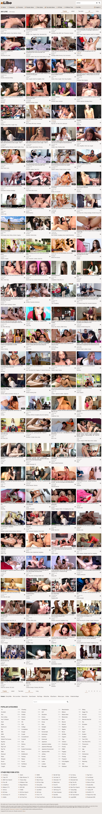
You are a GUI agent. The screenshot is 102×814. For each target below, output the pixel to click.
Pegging (64, 751)
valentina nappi (75, 696)
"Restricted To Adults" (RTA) (16, 809)
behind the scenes (55, 257)
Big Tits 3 (89, 775)
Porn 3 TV (39, 794)
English (96, 7)
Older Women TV (24, 777)
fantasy (65, 169)
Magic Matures (24, 785)
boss (52, 438)
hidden (53, 79)
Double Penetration (26, 749)
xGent (21, 775)
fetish (61, 508)
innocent (28, 56)
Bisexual (3, 754)
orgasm (53, 169)
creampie (79, 80)
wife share (98, 665)
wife (4, 326)
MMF (60, 33)
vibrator (19, 33)
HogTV (27, 77)
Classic (23, 719)
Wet (83, 764)
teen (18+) (36, 56)
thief (43, 79)
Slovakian (84, 724)
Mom (63, 719)
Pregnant (64, 759)
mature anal (90, 440)
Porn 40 (5, 782)
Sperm (84, 729)
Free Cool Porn (41, 797)
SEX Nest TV (23, 794)
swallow (28, 508)
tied (64, 55)
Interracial (44, 739)
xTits (52, 392)
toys (12, 33)
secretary (8, 190)
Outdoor (64, 741)
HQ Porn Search (24, 792)
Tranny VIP (90, 789)
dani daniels (33, 696)
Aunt (2, 722)
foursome (32, 302)
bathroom (79, 416)
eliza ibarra (53, 696)
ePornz (5, 789)
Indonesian (44, 734)
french (35, 190)
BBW (2, 734)
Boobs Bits (90, 785)
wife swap (7, 326)
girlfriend (33, 414)
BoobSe (2, 303)
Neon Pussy (40, 780)
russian (42, 279)
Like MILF (39, 789)
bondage (53, 55)
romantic (31, 258)
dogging (19, 235)
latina (52, 553)
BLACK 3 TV (90, 792)
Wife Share (85, 766)
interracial (7, 77)
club (5, 214)
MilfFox (2, 618)
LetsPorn (79, 54)
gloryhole (79, 124)
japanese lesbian (59, 393)
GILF (43, 712)
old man (46, 279)
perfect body (33, 235)
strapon (82, 440)
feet (2, 596)
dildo (2, 33)
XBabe (52, 574)
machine (15, 33)
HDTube (78, 506)
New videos (39, 7)
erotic (27, 258)
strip (35, 392)
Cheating (23, 709)
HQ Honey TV (6, 794)
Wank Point (57, 782)
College (23, 727)
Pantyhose (64, 744)
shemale (3, 102)
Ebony (23, 751)
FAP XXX (22, 787)
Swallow (84, 736)
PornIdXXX (28, 101)
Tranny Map (74, 789)
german (7, 687)
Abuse (24, 811)
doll (1, 438)
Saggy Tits (85, 712)
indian (67, 696)
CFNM (62, 326)
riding (11, 77)
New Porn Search (75, 787)
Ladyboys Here (91, 787)
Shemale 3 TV (57, 780)
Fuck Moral (90, 777)
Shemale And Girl (86, 719)
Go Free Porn (23, 797)
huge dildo (28, 190)
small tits (93, 34)
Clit (22, 722)
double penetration (70, 235)
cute (88, 145)
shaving (32, 392)
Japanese (44, 741)
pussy (22, 147)
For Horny (73, 775)
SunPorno (79, 325)
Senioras (53, 167)
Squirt (83, 732)
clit (10, 687)
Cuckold (23, 739)
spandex (88, 34)
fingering (53, 598)
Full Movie (24, 764)
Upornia (2, 166)
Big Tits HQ (73, 782)
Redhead (64, 766)
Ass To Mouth (5, 719)
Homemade (45, 732)
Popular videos (29, 7)
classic (57, 169)
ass (2, 326)
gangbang (60, 235)
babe (63, 147)
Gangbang (44, 709)
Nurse (63, 732)
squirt (49, 56)
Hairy (43, 724)
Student (84, 734)
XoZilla (2, 31)
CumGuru (5, 775)
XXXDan (53, 145)
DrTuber (2, 278)
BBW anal (19, 531)
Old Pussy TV (57, 789)
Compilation (24, 729)
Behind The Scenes (6, 739)
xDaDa (4, 797)
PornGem (79, 391)
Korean (43, 756)
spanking (28, 102)
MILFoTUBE (74, 792)
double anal (35, 552)
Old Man (64, 734)
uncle (8, 168)
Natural (64, 724)
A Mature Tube (68, 7)
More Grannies (57, 797)
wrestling (3, 508)
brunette (3, 77)
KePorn (2, 325)
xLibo (6, 2)
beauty (53, 191)
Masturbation (65, 709)
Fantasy (23, 756)
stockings (53, 33)
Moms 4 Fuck (90, 782)
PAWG (63, 749)
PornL (52, 414)
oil (77, 168)
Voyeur (84, 759)
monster (31, 485)
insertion (9, 33)
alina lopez (61, 696)
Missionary (65, 717)
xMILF (78, 301)
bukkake (53, 620)
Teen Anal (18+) (86, 741)
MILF (27, 575)
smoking (28, 437)
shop (66, 79)
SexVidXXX (53, 211)
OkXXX (2, 76)
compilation (54, 279)
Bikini (2, 751)
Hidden (43, 729)
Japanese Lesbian (46, 744)
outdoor (14, 235)
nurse (57, 101)
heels (5, 304)
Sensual (84, 714)
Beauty (3, 736)
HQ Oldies (39, 777)
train (31, 34)
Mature (64, 712)
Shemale (84, 717)
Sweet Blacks (57, 787)
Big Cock (3, 746)
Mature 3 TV (6, 787)
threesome (66, 33)
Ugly (83, 749)
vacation (28, 235)
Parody (64, 746)
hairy (57, 33)
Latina (43, 761)
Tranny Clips (23, 780)
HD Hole (59, 7)
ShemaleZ (3, 101)
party (38, 34)
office (2, 279)
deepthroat (53, 416)
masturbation (35, 147)
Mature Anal (65, 714)
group (67, 620)
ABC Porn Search (7, 780)
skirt (57, 598)
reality (18, 147)
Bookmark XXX (91, 797)
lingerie (78, 440)
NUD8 (38, 775)
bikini (78, 461)
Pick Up (64, 754)
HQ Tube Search (75, 794)
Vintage (84, 756)
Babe (2, 724)
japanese (66, 393)
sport (9, 596)
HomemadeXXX (54, 347)
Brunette (3, 764)
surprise (86, 80)
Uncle (83, 751)
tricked (61, 169)
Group (43, 722)
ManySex (53, 99)
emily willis (9, 696)
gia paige (40, 696)
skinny (78, 55)
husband (79, 326)
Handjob (44, 727)
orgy (72, 508)
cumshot (3, 620)
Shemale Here (74, 780)
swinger (28, 34)
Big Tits (3, 749)
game (6, 665)
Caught (3, 766)
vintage (87, 620)
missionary (47, 370)
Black (2, 756)
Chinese (23, 712)
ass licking (28, 123)
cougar (89, 349)
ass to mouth (54, 235)
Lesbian (44, 764)
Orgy (63, 739)
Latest (72, 11)
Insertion (44, 736)
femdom (53, 101)
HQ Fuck (39, 792)
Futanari (23, 766)
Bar (2, 729)
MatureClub (79, 347)
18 (46, 56)
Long (97, 11)
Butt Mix (78, 7)
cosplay (69, 169)
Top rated (80, 11)
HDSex (78, 32)
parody (65, 326)
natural (2, 304)
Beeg (2, 233)
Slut (83, 727)
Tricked (84, 746)
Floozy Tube (90, 780)
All (89, 11)
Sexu (52, 77)
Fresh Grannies (58, 792)
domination (68, 55)
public (2, 575)
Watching (84, 761)
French (23, 761)
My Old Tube (57, 775)
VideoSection (54, 233)
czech (89, 665)
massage (32, 464)
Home (3, 7)
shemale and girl (55, 486)
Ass (2, 714)
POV (27, 663)
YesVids (2, 574)
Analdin (53, 54)
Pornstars (19, 7)
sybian (2, 553)
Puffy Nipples (65, 761)
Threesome (85, 744)
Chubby (23, 714)
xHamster (28, 55)
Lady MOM (73, 797)
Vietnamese (85, 754)
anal (63, 33)
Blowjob (3, 759)
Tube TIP (5, 777)
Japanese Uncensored (47, 749)
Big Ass (3, 741)
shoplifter (97, 34)
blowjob (78, 507)
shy (55, 326)
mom (32, 575)
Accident (3, 712)
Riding (83, 709)
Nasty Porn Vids (91, 794)
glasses (35, 485)
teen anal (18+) (43, 34)
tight (2, 463)
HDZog (2, 507)
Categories (11, 7)
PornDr (27, 189)
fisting (85, 212)
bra (6, 596)
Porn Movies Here (41, 787)
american (37, 302)
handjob (71, 33)
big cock (53, 123)
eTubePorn (6, 785)
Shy (83, 722)
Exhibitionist (24, 754)
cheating (60, 147)
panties (78, 101)
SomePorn (3, 145)
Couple (23, 734)
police (78, 34)
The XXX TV (74, 785)
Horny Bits (39, 785)
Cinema (23, 717)
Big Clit (3, 744)
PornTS (56, 785)
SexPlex (2, 54)
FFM (32, 123)
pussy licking (43, 56)
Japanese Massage (47, 746)
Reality (63, 764)
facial (5, 168)
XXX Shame (74, 777)
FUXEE (21, 789)
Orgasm (64, 736)
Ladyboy (44, 759)
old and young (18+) (96, 212)
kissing (78, 642)
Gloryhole (44, 714)
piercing (61, 55)
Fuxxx (52, 552)
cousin (2, 349)
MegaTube (3, 552)
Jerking (43, 754)
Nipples (64, 729)
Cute (22, 741)
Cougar (23, 732)
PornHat (53, 31)
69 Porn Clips (40, 782)
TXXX (2, 347)
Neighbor (64, 727)
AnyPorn (53, 325)
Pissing (64, 756)
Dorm (22, 746)
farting (27, 485)
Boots (2, 761)
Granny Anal (45, 719)
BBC (2, 732)
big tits (84, 620)
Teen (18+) (85, 739)
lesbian (32, 56)
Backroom (4, 727)
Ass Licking (4, 717)
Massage (44, 766)
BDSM (5, 33)
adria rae (46, 696)
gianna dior (25, 696)
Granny (43, 717)
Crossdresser (25, 736)
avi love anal (16, 696)
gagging (34, 34)
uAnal (78, 78)
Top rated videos (50, 7)
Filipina (23, 759)
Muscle (64, 722)
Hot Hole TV (57, 777)
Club (22, 724)
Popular (65, 11)
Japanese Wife (45, 751)
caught (84, 34)
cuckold (6, 531)
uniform (58, 326)
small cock (79, 236)
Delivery (23, 744)
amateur (79, 530)
